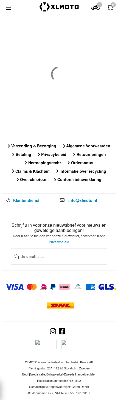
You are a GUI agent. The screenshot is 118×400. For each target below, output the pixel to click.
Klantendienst (26, 200)
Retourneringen (90, 154)
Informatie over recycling (82, 171)
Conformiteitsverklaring (79, 179)
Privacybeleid (53, 154)
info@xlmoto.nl (82, 200)
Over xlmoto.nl (33, 179)
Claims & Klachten (32, 171)
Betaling (23, 154)
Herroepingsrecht (44, 162)
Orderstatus (81, 162)
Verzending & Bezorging (33, 145)
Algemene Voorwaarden (87, 145)
